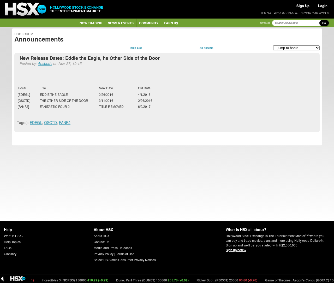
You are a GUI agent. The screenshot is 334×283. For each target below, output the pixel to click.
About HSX (101, 235)
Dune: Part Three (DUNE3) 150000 (148, 280)
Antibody (45, 63)
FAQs (7, 247)
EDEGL (36, 122)
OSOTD (50, 122)
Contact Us (101, 241)
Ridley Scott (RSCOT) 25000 (223, 280)
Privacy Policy (104, 253)
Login (322, 5)
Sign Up (302, 5)
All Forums (206, 47)
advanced (265, 23)
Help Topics (12, 241)
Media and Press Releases (113, 247)
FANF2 (64, 122)
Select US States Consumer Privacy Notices (125, 259)
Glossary (10, 253)
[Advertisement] (167, 183)
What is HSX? (13, 235)
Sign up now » (236, 249)
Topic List (135, 47)
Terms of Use (125, 253)
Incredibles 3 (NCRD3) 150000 (71, 280)
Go (324, 23)
